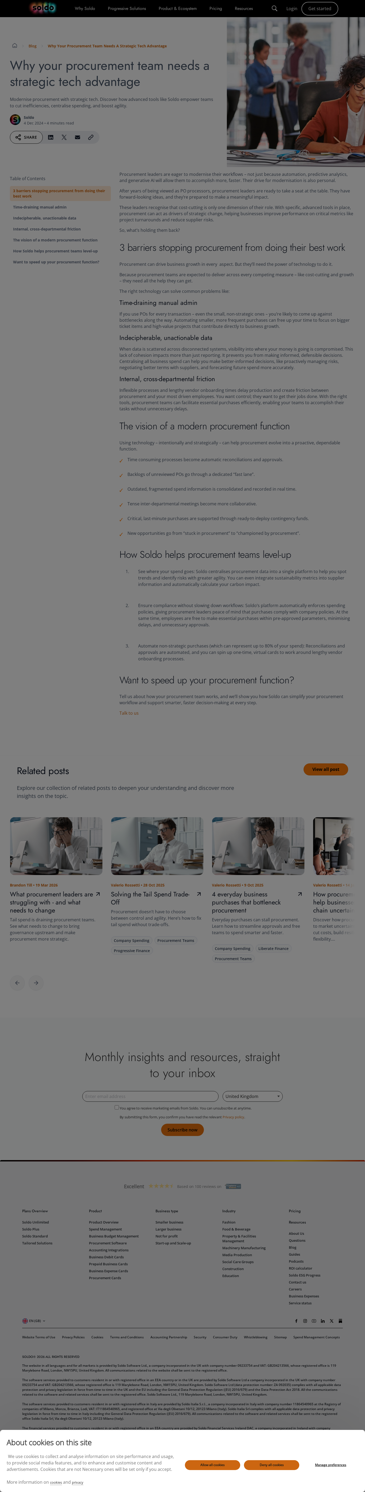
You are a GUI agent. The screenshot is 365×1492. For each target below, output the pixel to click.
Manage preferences (330, 1465)
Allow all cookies (212, 1465)
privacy (77, 1482)
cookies (56, 1482)
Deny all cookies (272, 1465)
